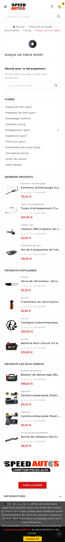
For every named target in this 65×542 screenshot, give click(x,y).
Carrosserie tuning (16, 153)
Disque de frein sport (18, 107)
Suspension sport (16, 135)
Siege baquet (13, 164)
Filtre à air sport (15, 141)
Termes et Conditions (18, 529)
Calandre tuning (15, 124)
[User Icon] (53, 6)
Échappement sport (17, 130)
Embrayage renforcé (18, 118)
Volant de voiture (16, 159)
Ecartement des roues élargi (23, 147)
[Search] (58, 16)
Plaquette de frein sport (20, 112)
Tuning (10, 99)
